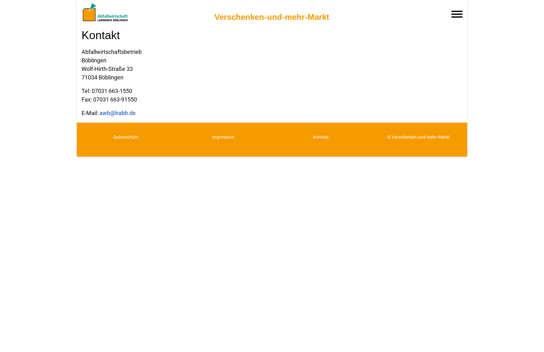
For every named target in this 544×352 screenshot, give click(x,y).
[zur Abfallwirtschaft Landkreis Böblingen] (142, 11)
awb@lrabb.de (117, 113)
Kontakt (321, 137)
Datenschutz (125, 137)
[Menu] (456, 14)
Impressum (223, 137)
